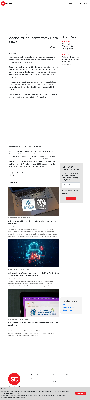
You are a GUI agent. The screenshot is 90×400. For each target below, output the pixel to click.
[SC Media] (6, 3)
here (39, 146)
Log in (79, 3)
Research (68, 381)
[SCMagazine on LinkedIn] (19, 387)
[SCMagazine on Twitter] (14, 387)
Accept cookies (80, 393)
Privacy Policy (65, 193)
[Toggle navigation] (70, 3)
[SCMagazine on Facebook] (10, 387)
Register (86, 3)
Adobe (11, 57)
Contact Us (33, 384)
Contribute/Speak (52, 381)
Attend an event (51, 384)
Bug (64, 304)
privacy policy (5, 398)
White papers (69, 384)
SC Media (33, 378)
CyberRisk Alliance (35, 381)
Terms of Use (75, 192)
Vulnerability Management (18, 35)
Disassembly (67, 310)
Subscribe (71, 198)
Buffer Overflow (68, 307)
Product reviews (69, 378)
